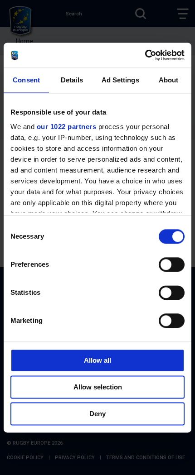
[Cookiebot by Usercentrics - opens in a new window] (145, 55)
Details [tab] (72, 80)
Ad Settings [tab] (120, 80)
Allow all (97, 360)
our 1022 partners (67, 126)
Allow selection (97, 387)
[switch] (172, 264)
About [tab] (169, 80)
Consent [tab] (26, 80)
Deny (97, 413)
